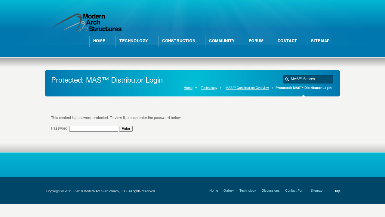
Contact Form (295, 190)
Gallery (228, 190)
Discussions (271, 190)
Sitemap (316, 190)
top (337, 190)
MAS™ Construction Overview (247, 87)
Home (188, 87)
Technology (209, 87)
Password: (60, 128)
